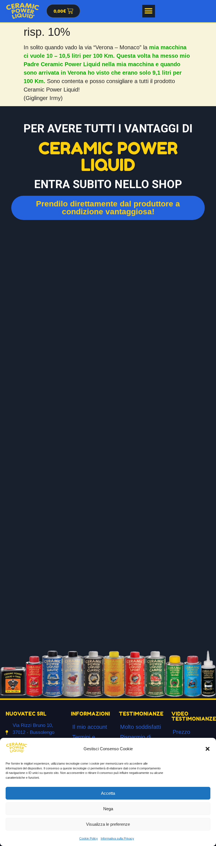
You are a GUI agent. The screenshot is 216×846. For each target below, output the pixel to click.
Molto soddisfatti (140, 727)
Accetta (108, 793)
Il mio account (89, 727)
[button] (207, 749)
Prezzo (181, 732)
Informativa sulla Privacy (117, 838)
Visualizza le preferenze (108, 824)
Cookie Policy (88, 838)
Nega (108, 808)
